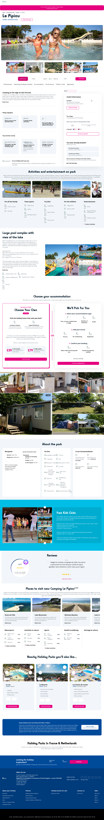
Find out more (89, 727)
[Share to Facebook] (69, 91)
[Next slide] (97, 42)
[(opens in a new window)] (82, 777)
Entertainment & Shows (7, 795)
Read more (5, 102)
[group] (16, 189)
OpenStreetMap (85, 435)
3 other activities (90, 224)
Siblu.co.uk (97, 793)
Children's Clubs (60, 84)
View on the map (27, 19)
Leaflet (79, 435)
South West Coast (10, 12)
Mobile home (23, 78)
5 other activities (30, 645)
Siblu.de (96, 800)
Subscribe (78, 762)
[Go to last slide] (7, 42)
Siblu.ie (96, 795)
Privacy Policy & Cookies (31, 798)
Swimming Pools (6, 798)
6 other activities (50, 648)
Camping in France (6, 804)
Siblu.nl (96, 802)
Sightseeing (70, 84)
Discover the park (12, 706)
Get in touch (80, 793)
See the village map (83, 134)
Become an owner (55, 793)
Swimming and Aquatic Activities (23, 84)
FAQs (3, 800)
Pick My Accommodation (78, 363)
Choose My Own (26, 359)
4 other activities (11, 646)
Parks (3, 12)
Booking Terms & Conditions (32, 793)
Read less (5, 270)
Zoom (76, 273)
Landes (17, 12)
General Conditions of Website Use (33, 800)
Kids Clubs (4, 793)
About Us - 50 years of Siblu (8, 802)
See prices (81, 78)
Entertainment (8, 84)
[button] (53, 413)
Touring (33, 78)
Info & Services (50, 84)
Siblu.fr (96, 798)
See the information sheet (29, 451)
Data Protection (29, 795)
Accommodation (39, 84)
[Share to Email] (72, 91)
